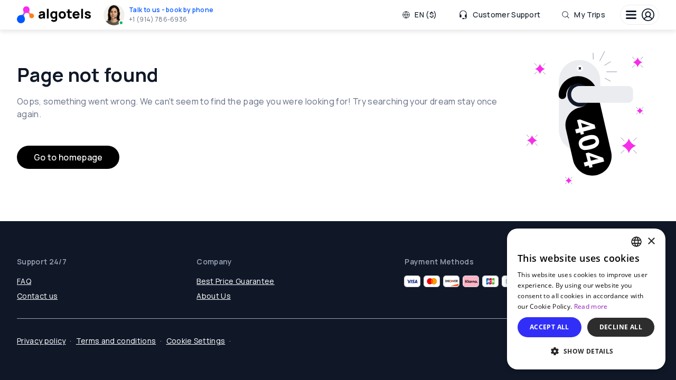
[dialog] (586, 299)
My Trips (589, 15)
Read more (591, 306)
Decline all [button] (620, 326)
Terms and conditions (116, 341)
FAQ (24, 281)
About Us (213, 296)
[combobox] (636, 241)
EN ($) (426, 15)
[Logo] (54, 14)
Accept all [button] (549, 326)
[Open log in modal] (639, 15)
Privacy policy (41, 341)
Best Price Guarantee (235, 281)
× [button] (651, 241)
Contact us (37, 296)
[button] (161, 14)
